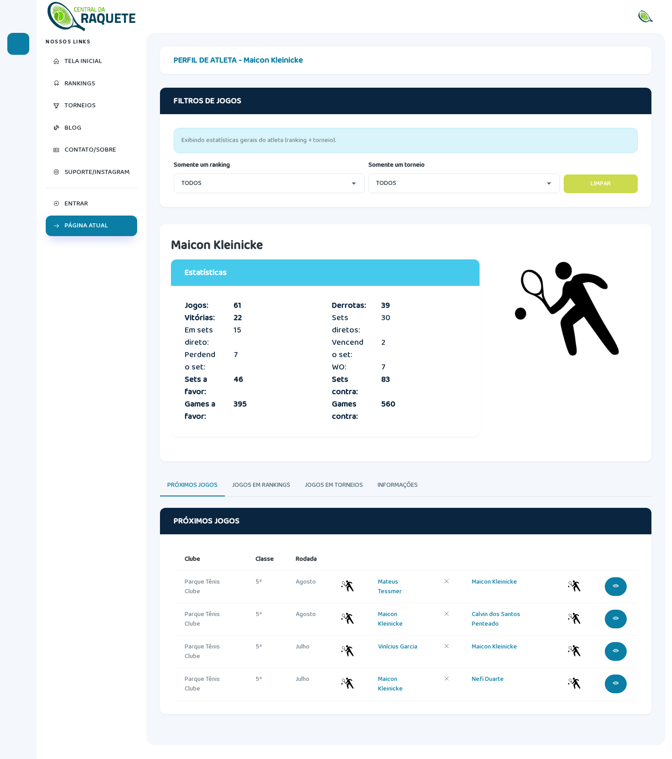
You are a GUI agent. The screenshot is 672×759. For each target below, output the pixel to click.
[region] (91, 396)
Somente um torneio (396, 165)
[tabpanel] (405, 620)
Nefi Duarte (488, 679)
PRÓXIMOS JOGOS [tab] (192, 485)
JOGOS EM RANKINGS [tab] (261, 485)
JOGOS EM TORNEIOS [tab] (334, 485)
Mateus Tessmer (390, 586)
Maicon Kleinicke (494, 582)
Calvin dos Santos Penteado (496, 619)
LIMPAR (601, 184)
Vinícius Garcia (397, 647)
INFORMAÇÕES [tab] (398, 485)
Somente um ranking (202, 165)
